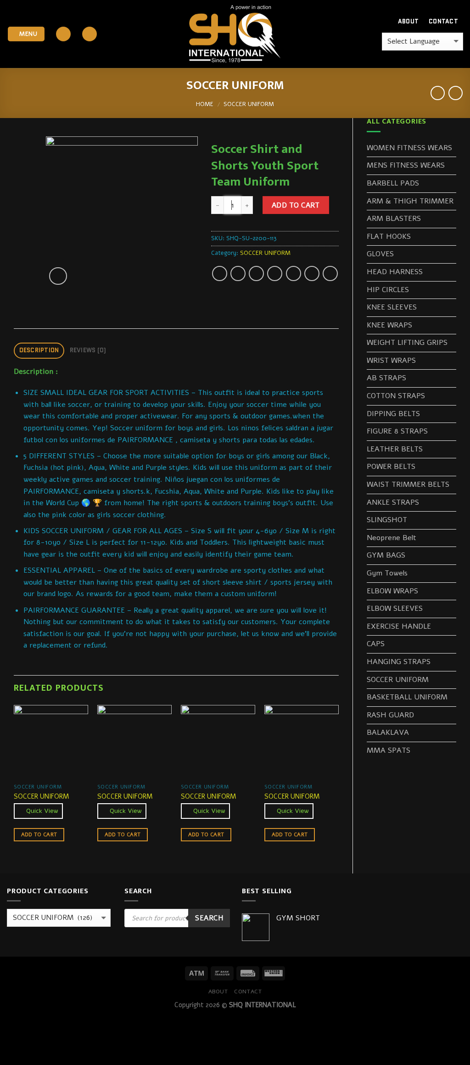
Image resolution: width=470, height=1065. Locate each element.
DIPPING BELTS (393, 414)
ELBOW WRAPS (392, 591)
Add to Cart (296, 205)
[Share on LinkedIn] (311, 273)
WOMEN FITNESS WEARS (409, 148)
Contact (443, 21)
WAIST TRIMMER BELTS (408, 484)
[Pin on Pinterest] (274, 273)
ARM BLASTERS (394, 219)
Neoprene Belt (391, 538)
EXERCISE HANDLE (399, 626)
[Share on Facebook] (219, 273)
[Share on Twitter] (238, 273)
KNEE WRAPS (389, 325)
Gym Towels (387, 573)
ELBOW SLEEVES (395, 608)
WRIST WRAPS (391, 360)
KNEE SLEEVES (392, 307)
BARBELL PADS (393, 183)
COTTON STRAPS (396, 396)
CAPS (376, 644)
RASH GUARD (390, 715)
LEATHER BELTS (395, 449)
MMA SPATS (388, 750)
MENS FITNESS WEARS (406, 165)
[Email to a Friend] (256, 273)
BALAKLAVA (388, 732)
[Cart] (374, 21)
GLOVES (380, 254)
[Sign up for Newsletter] (89, 34)
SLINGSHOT (387, 520)
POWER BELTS (391, 467)
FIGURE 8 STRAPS (397, 431)
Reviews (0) (88, 350)
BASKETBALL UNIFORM (407, 697)
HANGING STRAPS (399, 662)
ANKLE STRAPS (393, 502)
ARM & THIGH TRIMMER (410, 201)
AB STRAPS (386, 378)
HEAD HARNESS (395, 272)
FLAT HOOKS (389, 236)
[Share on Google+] (293, 273)
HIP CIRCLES (388, 290)
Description (39, 350)
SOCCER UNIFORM (249, 104)
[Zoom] (58, 276)
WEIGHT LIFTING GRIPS (407, 343)
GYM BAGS (386, 555)
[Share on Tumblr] (330, 273)
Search (209, 918)
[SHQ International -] (235, 34)
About (408, 21)
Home (204, 104)
